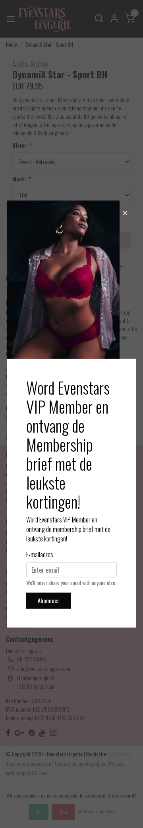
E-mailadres (39, 554)
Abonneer (48, 600)
